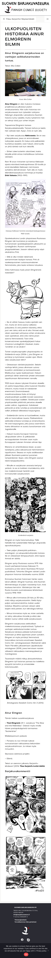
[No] (48, 950)
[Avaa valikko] (47, 19)
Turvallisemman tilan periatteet (25, 922)
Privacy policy (41, 951)
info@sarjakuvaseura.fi (21, 914)
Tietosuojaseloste (21, 920)
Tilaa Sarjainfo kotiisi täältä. (32, 766)
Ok (26, 954)
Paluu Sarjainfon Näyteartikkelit (20, 19)
